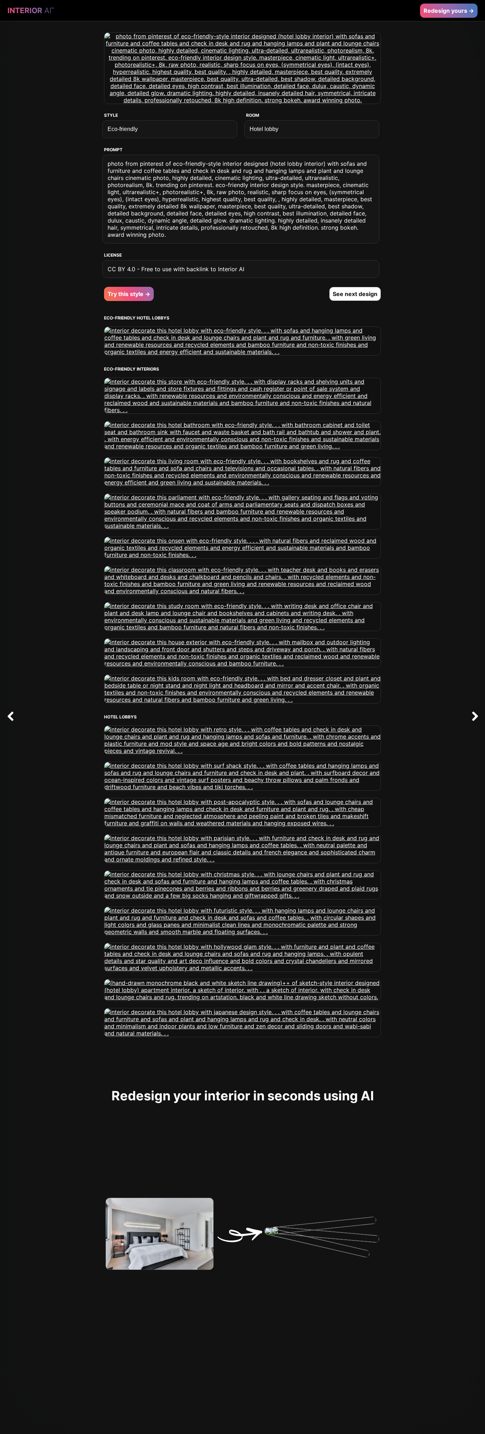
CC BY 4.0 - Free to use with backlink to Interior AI (176, 269)
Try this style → (129, 293)
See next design (355, 293)
